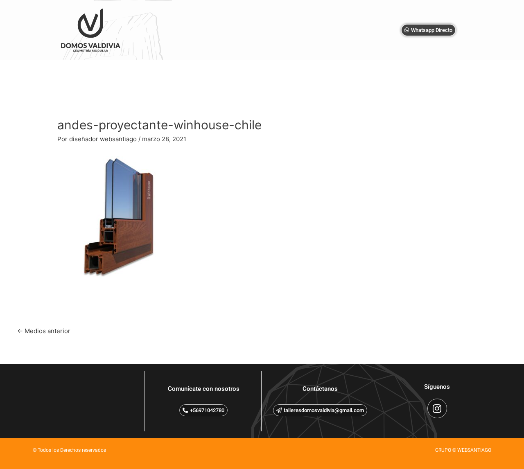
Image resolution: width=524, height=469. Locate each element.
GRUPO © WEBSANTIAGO (463, 450)
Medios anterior (43, 331)
